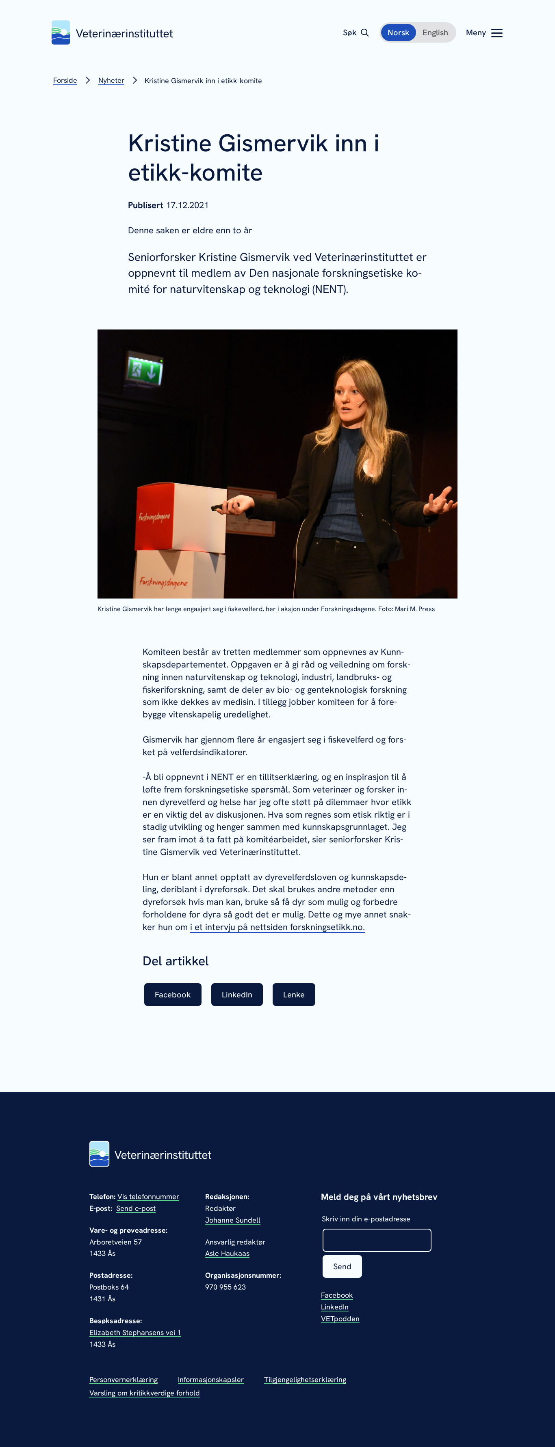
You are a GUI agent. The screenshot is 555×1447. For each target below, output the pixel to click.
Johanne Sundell (232, 1220)
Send (342, 1266)
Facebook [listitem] (173, 994)
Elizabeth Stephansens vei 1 (135, 1332)
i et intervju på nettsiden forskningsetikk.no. (277, 927)
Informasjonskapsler (211, 1379)
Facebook (337, 1295)
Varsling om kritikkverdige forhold (144, 1392)
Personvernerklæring (123, 1379)
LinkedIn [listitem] (237, 994)
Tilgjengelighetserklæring (305, 1379)
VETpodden (340, 1318)
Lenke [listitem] (294, 994)
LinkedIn (335, 1306)
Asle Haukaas (227, 1253)
